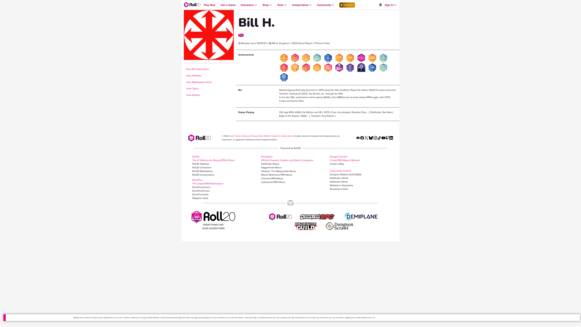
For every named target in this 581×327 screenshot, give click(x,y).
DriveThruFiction (201, 191)
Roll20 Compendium (203, 175)
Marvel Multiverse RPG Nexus (276, 175)
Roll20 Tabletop (200, 164)
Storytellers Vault (339, 189)
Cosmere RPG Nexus (272, 178)
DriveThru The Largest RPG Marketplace (207, 181)
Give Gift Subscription (197, 69)
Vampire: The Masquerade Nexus (278, 171)
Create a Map (337, 164)
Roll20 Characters (201, 167)
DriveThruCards (200, 194)
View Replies (193, 95)
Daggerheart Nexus (271, 167)
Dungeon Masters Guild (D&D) (345, 174)
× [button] (511, 317)
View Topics (192, 88)
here (373, 317)
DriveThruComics (201, 187)
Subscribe (348, 5)
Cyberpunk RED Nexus (273, 182)
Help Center (287, 136)
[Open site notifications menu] (380, 5)
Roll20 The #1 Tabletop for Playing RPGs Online (213, 158)
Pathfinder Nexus (270, 164)
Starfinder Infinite (339, 181)
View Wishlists (193, 75)
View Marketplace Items (199, 82)
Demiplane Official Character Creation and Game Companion (287, 158)
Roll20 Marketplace (202, 171)
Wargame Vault (200, 198)
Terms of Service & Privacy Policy (249, 136)
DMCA (267, 136)
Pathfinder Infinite (339, 178)
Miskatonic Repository (341, 185)
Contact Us (276, 136)
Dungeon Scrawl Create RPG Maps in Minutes (345, 158)
